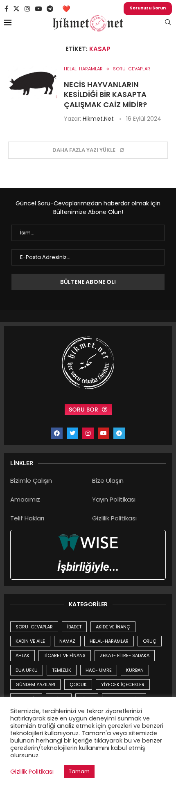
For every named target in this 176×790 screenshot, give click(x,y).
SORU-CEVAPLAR (34, 626)
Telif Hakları (27, 518)
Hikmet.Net (98, 119)
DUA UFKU (27, 670)
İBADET (74, 626)
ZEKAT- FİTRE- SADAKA (124, 655)
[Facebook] (6, 8)
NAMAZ (67, 641)
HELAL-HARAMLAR (109, 641)
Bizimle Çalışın (31, 480)
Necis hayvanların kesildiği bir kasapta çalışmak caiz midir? (105, 94)
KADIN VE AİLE (30, 641)
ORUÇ (149, 641)
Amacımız (25, 499)
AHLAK (22, 655)
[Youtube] (38, 8)
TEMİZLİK (61, 670)
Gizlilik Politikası (114, 518)
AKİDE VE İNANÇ (113, 626)
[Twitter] (16, 8)
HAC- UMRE (99, 670)
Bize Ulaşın (108, 480)
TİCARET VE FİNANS (65, 655)
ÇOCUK (78, 684)
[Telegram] (50, 8)
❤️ (66, 9)
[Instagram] (27, 8)
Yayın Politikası (113, 499)
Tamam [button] (79, 771)
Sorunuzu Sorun (148, 8)
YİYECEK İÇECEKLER (122, 684)
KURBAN (135, 670)
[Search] (168, 23)
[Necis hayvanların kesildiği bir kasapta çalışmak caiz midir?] (32, 82)
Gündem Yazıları (35, 684)
